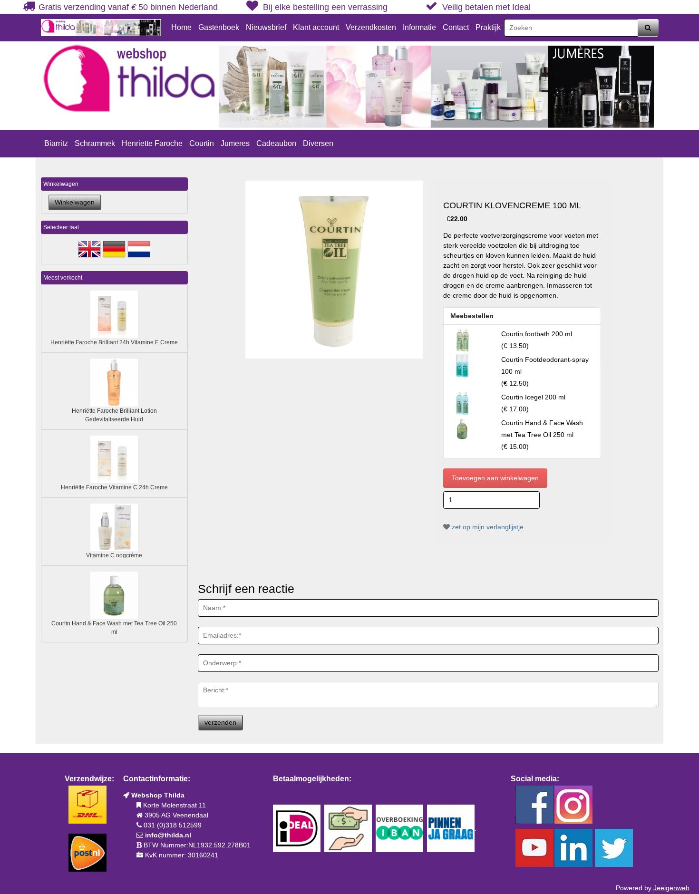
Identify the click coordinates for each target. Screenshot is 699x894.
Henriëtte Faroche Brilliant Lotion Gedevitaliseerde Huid (114, 415)
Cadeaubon (276, 143)
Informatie (419, 27)
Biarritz (56, 143)
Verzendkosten (371, 27)
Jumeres (235, 143)
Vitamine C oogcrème (114, 555)
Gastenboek (218, 27)
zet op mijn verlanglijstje (487, 527)
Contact (456, 27)
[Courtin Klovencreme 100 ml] (334, 270)
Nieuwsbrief (266, 27)
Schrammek (95, 143)
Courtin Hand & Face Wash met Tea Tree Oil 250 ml (114, 627)
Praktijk (488, 27)
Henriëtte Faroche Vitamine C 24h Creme (114, 487)
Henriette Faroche (152, 143)
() (542, 434)
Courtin (201, 143)
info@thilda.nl (168, 835)
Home (181, 27)
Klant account (316, 27)
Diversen (318, 143)
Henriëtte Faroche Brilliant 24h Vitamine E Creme (114, 342)
